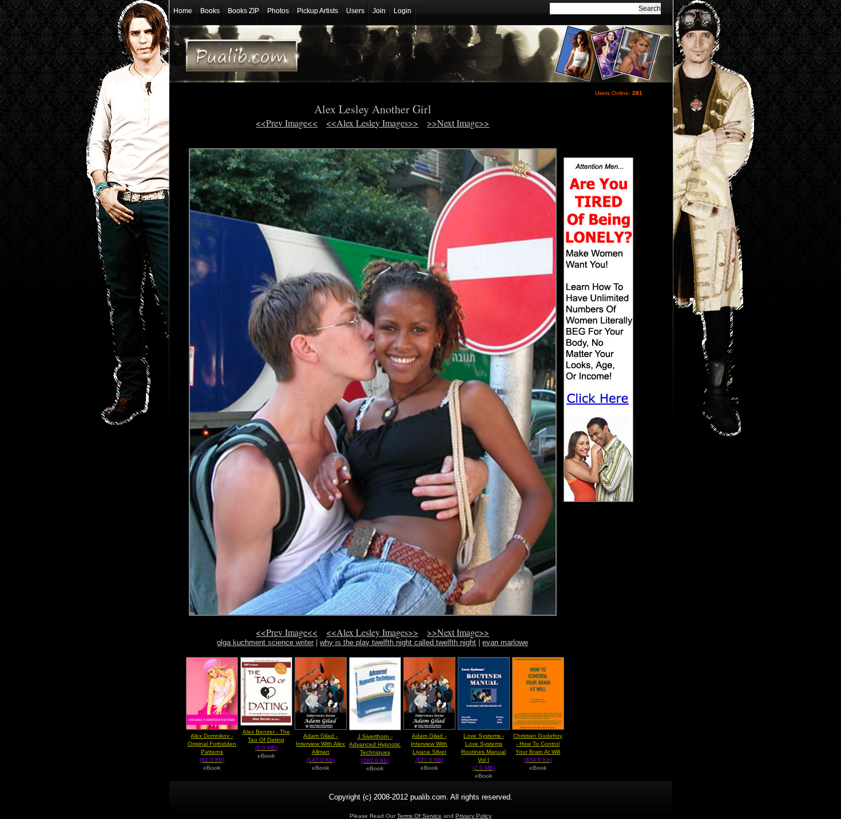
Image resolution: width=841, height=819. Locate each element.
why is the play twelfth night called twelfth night (398, 642)
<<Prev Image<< (287, 123)
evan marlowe (505, 642)
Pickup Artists (317, 11)
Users (355, 11)
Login (402, 11)
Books (210, 11)
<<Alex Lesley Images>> (372, 123)
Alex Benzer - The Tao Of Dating (266, 740)
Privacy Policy (473, 816)
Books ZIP (243, 11)
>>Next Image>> (458, 123)
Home (182, 11)
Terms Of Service (419, 816)
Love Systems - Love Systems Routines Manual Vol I (483, 752)
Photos (278, 11)
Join (379, 11)
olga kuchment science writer (265, 642)
